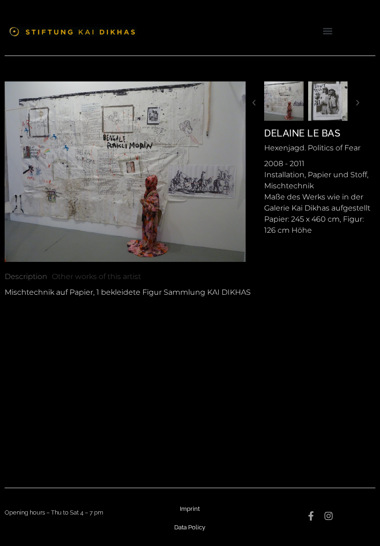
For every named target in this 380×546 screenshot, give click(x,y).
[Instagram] (328, 515)
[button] (328, 30)
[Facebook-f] (310, 515)
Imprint (190, 508)
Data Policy (189, 527)
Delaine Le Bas (302, 133)
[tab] (26, 276)
